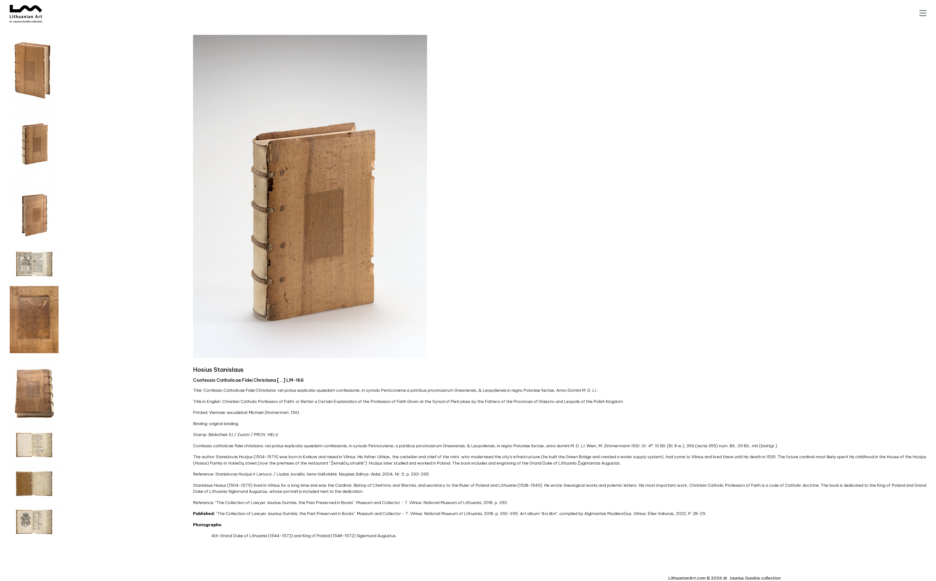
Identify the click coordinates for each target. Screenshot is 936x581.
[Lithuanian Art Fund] (26, 13)
